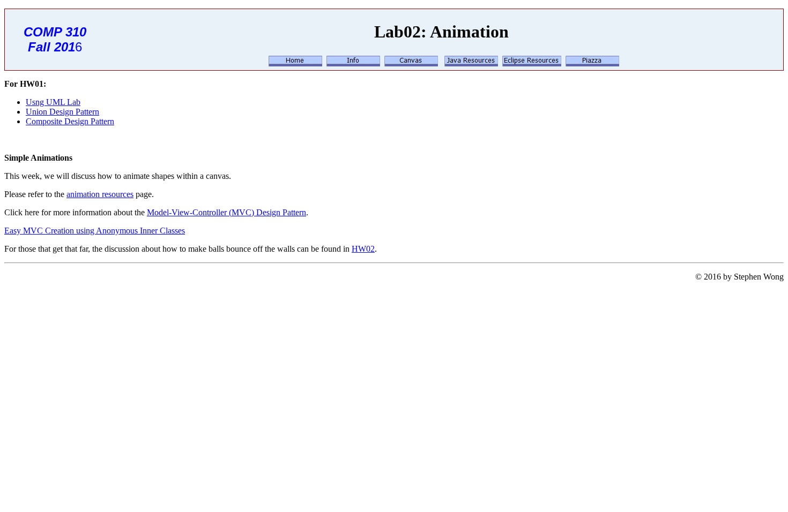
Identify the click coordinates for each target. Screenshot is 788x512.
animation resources (99, 194)
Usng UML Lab (53, 102)
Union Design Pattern (62, 111)
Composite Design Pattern (70, 121)
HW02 (363, 248)
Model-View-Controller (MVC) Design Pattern (226, 212)
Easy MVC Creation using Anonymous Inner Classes (94, 230)
